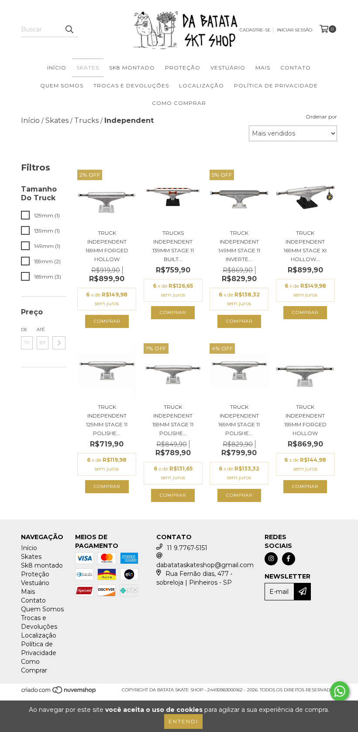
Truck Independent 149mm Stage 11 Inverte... (239, 246)
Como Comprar (179, 103)
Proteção (182, 67)
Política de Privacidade (276, 85)
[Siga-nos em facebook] (288, 558)
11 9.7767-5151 (187, 548)
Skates (87, 67)
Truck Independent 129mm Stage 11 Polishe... (106, 420)
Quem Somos (61, 85)
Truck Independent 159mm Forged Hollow (305, 420)
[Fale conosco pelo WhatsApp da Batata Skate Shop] (339, 691)
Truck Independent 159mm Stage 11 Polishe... (172, 420)
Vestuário (227, 67)
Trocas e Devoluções (131, 85)
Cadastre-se (255, 30)
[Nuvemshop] (59, 692)
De (24, 329)
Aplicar (58, 342)
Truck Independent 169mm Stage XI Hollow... (305, 246)
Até (41, 329)
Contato (295, 67)
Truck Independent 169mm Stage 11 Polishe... (239, 420)
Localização (201, 85)
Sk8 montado (132, 67)
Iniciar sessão (294, 30)
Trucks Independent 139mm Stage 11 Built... (173, 246)
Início (56, 67)
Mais (262, 67)
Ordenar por (321, 116)
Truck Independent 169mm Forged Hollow (107, 246)
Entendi (183, 721)
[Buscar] (69, 29)
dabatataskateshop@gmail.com (205, 565)
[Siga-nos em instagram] (271, 558)
